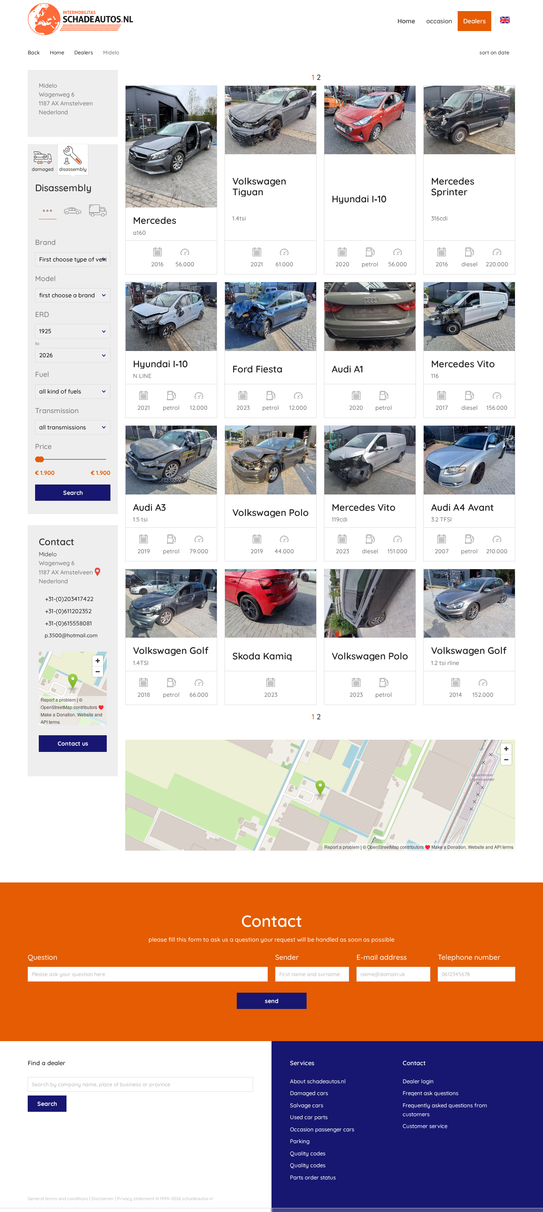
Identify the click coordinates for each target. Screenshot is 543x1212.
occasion (439, 21)
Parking (300, 1141)
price (43, 446)
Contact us (73, 743)
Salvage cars (306, 1105)
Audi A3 (149, 507)
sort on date (494, 52)
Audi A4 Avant (462, 507)
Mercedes (154, 220)
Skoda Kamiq (262, 656)
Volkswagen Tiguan (259, 186)
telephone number (469, 957)
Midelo (48, 554)
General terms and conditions (58, 1198)
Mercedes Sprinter (452, 186)
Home (406, 21)
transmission (57, 410)
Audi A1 (347, 369)
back (34, 52)
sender (287, 957)
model (45, 278)
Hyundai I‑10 (359, 199)
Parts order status (313, 1177)
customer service (425, 1126)
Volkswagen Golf (170, 650)
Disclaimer (103, 1198)
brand (45, 242)
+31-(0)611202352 (68, 611)
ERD (42, 314)
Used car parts (309, 1117)
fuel (42, 374)
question (42, 957)
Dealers (474, 21)
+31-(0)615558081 (68, 623)
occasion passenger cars (322, 1129)
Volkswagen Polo (270, 512)
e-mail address (381, 957)
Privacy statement (135, 1198)
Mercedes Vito (463, 363)
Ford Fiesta (257, 369)
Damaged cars (309, 1093)
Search (73, 492)
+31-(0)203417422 (69, 598)
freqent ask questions (430, 1093)
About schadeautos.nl (318, 1081)
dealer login (418, 1081)
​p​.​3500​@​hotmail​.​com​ (71, 635)
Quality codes (307, 1153)
